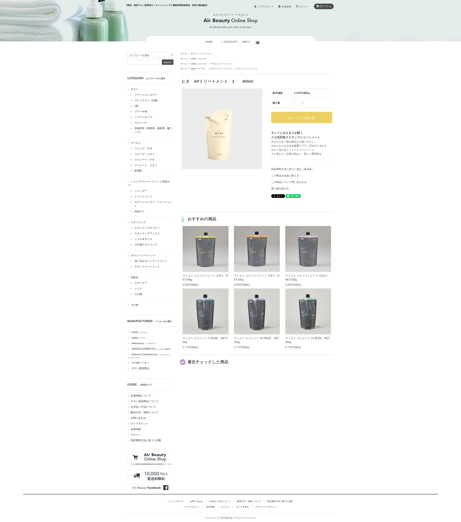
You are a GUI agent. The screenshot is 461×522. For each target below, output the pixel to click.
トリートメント (143, 196)
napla (199, 68)
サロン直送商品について (144, 401)
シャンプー (141, 190)
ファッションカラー (146, 94)
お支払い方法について (143, 406)
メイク (138, 288)
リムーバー (141, 122)
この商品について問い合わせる (288, 182)
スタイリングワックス (147, 233)
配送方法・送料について (144, 412)
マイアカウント (266, 6)
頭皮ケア (140, 211)
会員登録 (286, 6)
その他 (138, 294)
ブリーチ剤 (141, 111)
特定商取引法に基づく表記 (280, 501)
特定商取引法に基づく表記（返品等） (292, 169)
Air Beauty (226, 517)
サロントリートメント (201, 53)
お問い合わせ (138, 417)
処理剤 (138, 170)
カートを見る (242, 507)
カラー (134, 89)
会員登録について (141, 395)
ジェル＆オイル (143, 239)
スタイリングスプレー (147, 227)
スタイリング (138, 222)
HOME (209, 41)
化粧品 (134, 277)
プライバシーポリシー (266, 507)
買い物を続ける (280, 188)
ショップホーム (175, 501)
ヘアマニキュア (143, 117)
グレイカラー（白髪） (147, 100)
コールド (136, 142)
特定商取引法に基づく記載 (146, 440)
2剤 (136, 105)
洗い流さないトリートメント (151, 260)
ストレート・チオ (145, 159)
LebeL (199, 58)
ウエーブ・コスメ (145, 154)
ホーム (183, 53)
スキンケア (141, 282)
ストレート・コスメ (146, 165)
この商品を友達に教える (285, 175)
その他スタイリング (146, 244)
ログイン (303, 6)
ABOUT (246, 41)
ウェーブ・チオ (143, 148)
